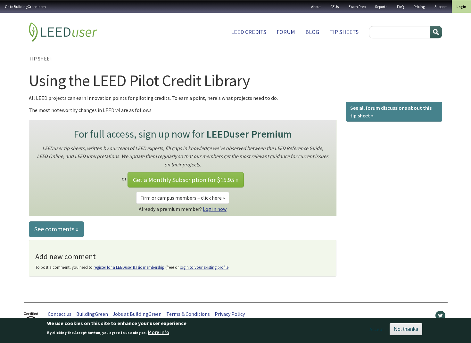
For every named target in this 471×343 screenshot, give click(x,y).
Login (461, 6)
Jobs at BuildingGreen (137, 314)
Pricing (419, 6)
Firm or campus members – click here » (182, 198)
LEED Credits (248, 32)
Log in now (215, 209)
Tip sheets (344, 32)
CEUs (334, 6)
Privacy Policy (230, 314)
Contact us (59, 314)
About (316, 6)
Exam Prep (357, 6)
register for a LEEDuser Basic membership (129, 267)
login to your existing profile (204, 267)
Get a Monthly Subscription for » (185, 180)
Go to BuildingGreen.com (25, 6)
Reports (381, 6)
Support (440, 6)
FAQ (400, 6)
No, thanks (406, 329)
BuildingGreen (92, 314)
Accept (376, 329)
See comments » (56, 229)
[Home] (63, 32)
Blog (312, 32)
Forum (286, 32)
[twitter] (440, 317)
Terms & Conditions (188, 314)
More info (158, 332)
